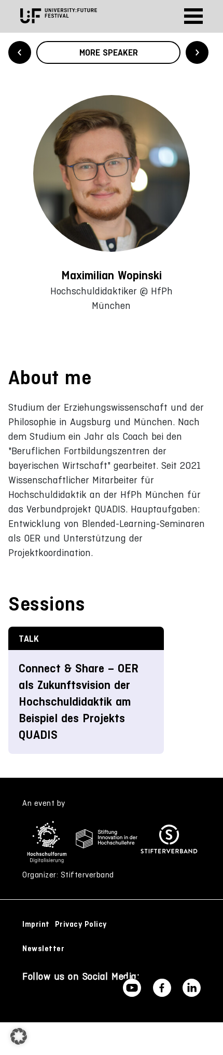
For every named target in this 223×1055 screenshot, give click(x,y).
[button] (18, 1036)
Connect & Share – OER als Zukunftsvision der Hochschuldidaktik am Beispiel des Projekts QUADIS (78, 701)
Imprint (36, 924)
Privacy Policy (81, 924)
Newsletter (43, 948)
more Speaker (108, 52)
